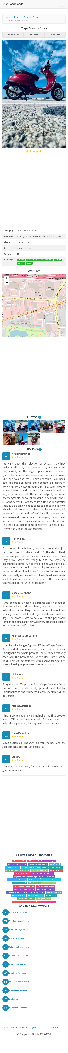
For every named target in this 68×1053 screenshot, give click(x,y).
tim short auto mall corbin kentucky (25, 902)
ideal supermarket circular (50, 880)
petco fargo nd (55, 864)
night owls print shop (39, 870)
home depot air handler (26, 899)
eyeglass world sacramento (37, 864)
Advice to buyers (28, 1027)
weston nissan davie (53, 892)
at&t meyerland (33, 861)
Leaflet (62, 335)
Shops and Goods (13, 4)
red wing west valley (46, 877)
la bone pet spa (51, 896)
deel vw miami (34, 880)
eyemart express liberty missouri (17, 870)
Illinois (17, 17)
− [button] (7, 283)
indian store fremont (22, 873)
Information (13, 34)
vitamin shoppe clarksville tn (52, 867)
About (14, 1027)
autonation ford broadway (17, 880)
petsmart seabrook (19, 883)
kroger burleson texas (35, 896)
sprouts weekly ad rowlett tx (24, 889)
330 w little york (34, 883)
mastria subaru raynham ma (24, 886)
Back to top (56, 1027)
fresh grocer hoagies (12, 867)
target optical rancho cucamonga (25, 877)
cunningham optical (43, 899)
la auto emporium (55, 870)
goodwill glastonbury (47, 902)
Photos (34, 34)
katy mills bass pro (48, 861)
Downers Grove (31, 17)
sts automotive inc (48, 883)
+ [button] (7, 278)
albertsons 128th (19, 861)
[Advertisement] (34, 190)
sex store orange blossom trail (42, 873)
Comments (55, 34)
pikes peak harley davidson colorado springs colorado (25, 892)
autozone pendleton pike (45, 889)
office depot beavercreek (45, 886)
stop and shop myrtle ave (17, 864)
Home (7, 17)
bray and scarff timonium (31, 867)
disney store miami (18, 896)
